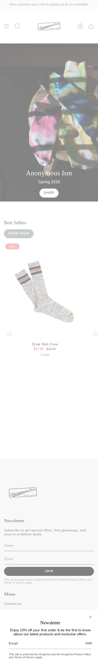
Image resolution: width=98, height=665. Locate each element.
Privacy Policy (82, 654)
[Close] (90, 617)
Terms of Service (24, 657)
